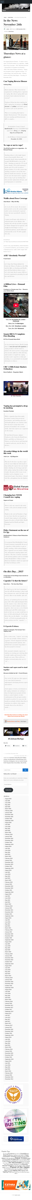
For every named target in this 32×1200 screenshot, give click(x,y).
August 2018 (8, 989)
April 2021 (7, 926)
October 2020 (8, 937)
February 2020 (9, 953)
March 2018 (8, 999)
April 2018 (7, 997)
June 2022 (7, 898)
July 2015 (7, 1063)
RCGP (5, 762)
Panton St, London (19, 319)
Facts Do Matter (23, 1159)
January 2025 (8, 836)
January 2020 (8, 955)
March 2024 (8, 856)
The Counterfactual (8, 1169)
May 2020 (7, 947)
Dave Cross (21, 1158)
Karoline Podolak (23, 761)
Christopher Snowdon (9, 1156)
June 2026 (7, 802)
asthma (14, 106)
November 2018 (9, 983)
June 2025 (7, 826)
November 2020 (9, 936)
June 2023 (7, 874)
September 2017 (9, 1011)
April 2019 (7, 973)
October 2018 (8, 985)
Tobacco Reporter (23, 1169)
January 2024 (8, 860)
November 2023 (9, 864)
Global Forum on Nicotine (18, 1161)
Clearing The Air (21, 1156)
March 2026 (8, 808)
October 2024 (8, 842)
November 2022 (9, 888)
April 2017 (7, 1021)
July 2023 (7, 872)
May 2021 (7, 924)
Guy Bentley (27, 1161)
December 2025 (9, 814)
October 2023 (8, 866)
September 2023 (9, 868)
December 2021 (9, 910)
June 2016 (7, 1041)
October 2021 (8, 914)
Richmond (20, 328)
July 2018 (7, 991)
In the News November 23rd (11, 753)
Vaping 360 (16, 1170)
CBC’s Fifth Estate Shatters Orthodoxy (15, 367)
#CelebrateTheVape (16, 738)
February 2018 (9, 1001)
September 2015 (9, 1059)
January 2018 (8, 1003)
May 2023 (7, 876)
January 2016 (8, 1051)
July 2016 (7, 1039)
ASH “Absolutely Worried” (15, 255)
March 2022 (8, 904)
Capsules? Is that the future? (16, 580)
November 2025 (9, 816)
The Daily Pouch (16, 1169)
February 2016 (9, 1049)
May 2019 (7, 971)
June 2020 (7, 945)
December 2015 (9, 1053)
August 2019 (8, 965)
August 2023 (8, 870)
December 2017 (9, 1005)
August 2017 (8, 1013)
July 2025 (7, 824)
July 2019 (7, 967)
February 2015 (9, 1073)
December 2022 (9, 886)
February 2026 (9, 810)
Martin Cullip (19, 1164)
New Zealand (26, 1165)
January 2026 (8, 812)
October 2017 (8, 1009)
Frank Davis (6, 761)
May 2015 (7, 1067)
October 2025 (8, 818)
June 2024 (7, 850)
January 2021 (8, 932)
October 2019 (8, 961)
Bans (27, 1153)
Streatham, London (20, 326)
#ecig (15, 131)
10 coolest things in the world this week (16, 452)
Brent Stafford (23, 757)
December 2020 (9, 934)
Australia (23, 1153)
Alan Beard (11, 757)
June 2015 (7, 1065)
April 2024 (7, 854)
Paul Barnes (7, 1167)
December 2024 (9, 838)
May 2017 (7, 1019)
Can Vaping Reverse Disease (15, 81)
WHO (23, 1172)
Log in (2, 1)
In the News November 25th (20, 755)
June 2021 (7, 922)
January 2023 (8, 884)
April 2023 (7, 878)
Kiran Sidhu (6, 1164)
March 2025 (8, 832)
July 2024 (7, 848)
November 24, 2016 (16, 139)
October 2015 (8, 1057)
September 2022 (9, 892)
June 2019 (7, 969)
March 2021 (8, 928)
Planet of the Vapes (20, 1167)
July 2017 (7, 1015)
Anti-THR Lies (17, 1153)
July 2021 (7, 920)
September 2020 (9, 939)
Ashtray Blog (17, 757)
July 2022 (7, 896)
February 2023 (9, 882)
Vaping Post (7, 1172)
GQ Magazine (12, 761)
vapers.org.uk (17, 1195)
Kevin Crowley (25, 1163)
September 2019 (9, 963)
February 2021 (9, 930)
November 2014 (9, 1079)
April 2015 (7, 1069)
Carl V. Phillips (25, 1155)
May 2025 (7, 828)
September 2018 (9, 987)
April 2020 (7, 949)
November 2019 (9, 959)
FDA (28, 1160)
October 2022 (8, 890)
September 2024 (9, 844)
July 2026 (7, 800)
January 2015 (8, 1075)
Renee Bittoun (17, 762)
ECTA (25, 759)
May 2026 (7, 804)
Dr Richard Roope (19, 759)
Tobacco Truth (8, 1170)
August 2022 (8, 894)
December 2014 (9, 1077)
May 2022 (7, 900)
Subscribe (8, 790)
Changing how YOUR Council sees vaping (13, 496)
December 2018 (9, 981)
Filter (11, 1161)
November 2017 (9, 1007)
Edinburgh (16, 321)
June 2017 (7, 1017)
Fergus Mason (6, 1161)
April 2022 (7, 902)
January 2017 (8, 1027)
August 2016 (8, 1037)
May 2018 (7, 995)
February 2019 (9, 977)
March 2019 (8, 975)
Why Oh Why (23, 762)
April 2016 (7, 1045)
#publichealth (8, 128)
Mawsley (25, 1164)
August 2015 (8, 1061)
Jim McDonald (14, 1162)
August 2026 (8, 798)
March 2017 (8, 1023)
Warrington (20, 323)
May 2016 (7, 1043)
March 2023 (8, 880)
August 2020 (8, 941)
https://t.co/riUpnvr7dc (16, 133)
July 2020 (7, 943)
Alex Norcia (5, 1153)
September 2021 (9, 916)
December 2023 (9, 862)
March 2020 (8, 951)
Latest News (10, 17)
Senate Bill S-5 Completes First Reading (14, 334)
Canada (5, 759)
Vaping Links (24, 1170)
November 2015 (9, 1055)
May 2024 (7, 852)
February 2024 (9, 858)
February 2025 (9, 834)
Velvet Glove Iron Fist (17, 1172)
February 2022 (9, 906)
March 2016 (8, 1047)
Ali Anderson (11, 1153)
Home (5, 17)
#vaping (23, 131)
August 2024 (8, 846)
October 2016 (8, 1033)
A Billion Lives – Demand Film (14, 285)
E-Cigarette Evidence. (11, 626)
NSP (3, 1167)
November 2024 (9, 840)
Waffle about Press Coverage (15, 198)
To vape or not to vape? (14, 145)
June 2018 (7, 993)
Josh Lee (17, 761)
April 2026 (7, 806)
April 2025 (7, 830)
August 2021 (8, 918)
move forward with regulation (18, 346)
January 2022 (8, 908)
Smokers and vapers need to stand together (15, 668)
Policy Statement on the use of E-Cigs (16, 531)
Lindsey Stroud (13, 1164)
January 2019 (8, 979)
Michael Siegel (7, 1166)
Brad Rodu (7, 1155)
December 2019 (9, 957)
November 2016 (9, 1031)
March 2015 (8, 1071)
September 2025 (9, 820)
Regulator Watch (10, 762)
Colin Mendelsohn (11, 759)
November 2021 (9, 912)
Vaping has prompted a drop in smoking (16, 406)
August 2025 (8, 822)
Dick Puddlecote (13, 1160)
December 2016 (9, 1029)
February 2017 (9, 1025)
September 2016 (9, 1035)
